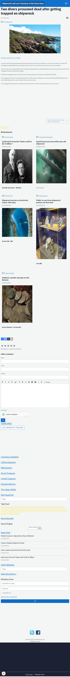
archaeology (10, 507)
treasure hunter (31, 507)
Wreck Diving (9, 196)
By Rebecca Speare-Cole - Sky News (11, 58)
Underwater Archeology (46, 137)
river (45, 507)
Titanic (40, 507)
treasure (12, 510)
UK (8, 128)
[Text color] (16, 382)
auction (64, 510)
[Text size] (12, 382)
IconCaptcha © (26, 416)
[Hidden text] (29, 382)
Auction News (9, 137)
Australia (16, 513)
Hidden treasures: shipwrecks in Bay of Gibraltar (17, 536)
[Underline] (8, 382)
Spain (3, 507)
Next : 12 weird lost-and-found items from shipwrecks (56, 121)
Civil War (23, 507)
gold (18, 510)
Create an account (5, 596)
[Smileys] (41, 382)
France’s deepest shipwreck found (12, 543)
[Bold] (2, 382)
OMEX (23, 510)
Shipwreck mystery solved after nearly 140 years (15, 201)
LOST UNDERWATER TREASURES (12, 428)
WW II (51, 510)
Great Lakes (5, 510)
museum (4, 513)
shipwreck (57, 510)
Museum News (44, 196)
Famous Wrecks (10, 273)
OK (3, 420)
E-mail (2, 365)
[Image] (32, 382)
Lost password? (13, 596)
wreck (3, 128)
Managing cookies (40, 674)
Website (3, 373)
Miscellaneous (8, 22)
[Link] (25, 382)
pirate (17, 507)
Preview (48, 382)
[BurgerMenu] (66, 3)
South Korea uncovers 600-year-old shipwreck (51, 142)
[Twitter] (32, 632)
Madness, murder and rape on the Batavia (15, 279)
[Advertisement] (35, 100)
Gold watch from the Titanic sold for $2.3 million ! (17, 142)
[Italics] (5, 382)
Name (2, 358)
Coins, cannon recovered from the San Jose (15, 550)
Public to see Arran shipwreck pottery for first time (48, 201)
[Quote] (19, 382)
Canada (45, 510)
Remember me (7, 593)
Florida (50, 507)
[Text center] (22, 382)
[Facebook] (38, 632)
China (55, 507)
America (61, 507)
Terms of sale (29, 674)
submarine (29, 510)
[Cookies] (4, 673)
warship (10, 513)
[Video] (35, 382)
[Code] (38, 382)
